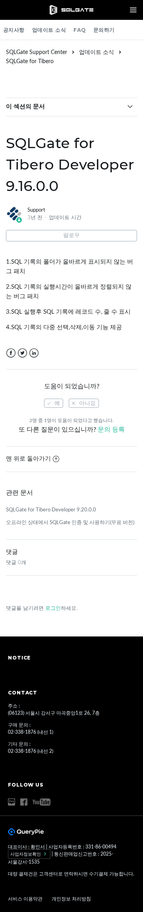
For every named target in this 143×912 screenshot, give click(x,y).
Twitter (22, 353)
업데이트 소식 (49, 30)
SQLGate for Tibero (30, 61)
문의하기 (104, 30)
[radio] (53, 403)
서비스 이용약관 (26, 899)
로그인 (53, 608)
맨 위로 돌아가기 (28, 459)
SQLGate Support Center (36, 52)
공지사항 (14, 30)
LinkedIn (34, 353)
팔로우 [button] (71, 235)
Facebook (11, 353)
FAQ (79, 30)
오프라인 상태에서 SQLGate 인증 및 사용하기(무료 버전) (70, 522)
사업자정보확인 (26, 854)
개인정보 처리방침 (71, 899)
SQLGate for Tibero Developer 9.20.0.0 (51, 510)
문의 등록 (111, 429)
